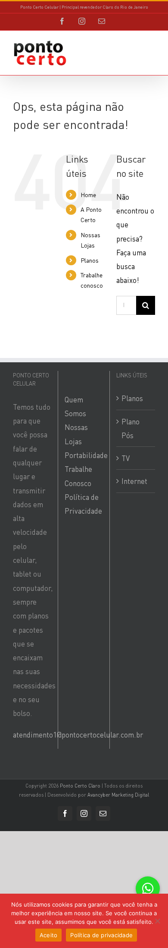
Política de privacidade (101, 935)
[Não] (157, 921)
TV (125, 458)
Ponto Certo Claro (80, 786)
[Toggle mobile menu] (150, 50)
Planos (90, 260)
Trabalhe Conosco (78, 475)
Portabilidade (84, 455)
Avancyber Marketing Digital (118, 795)
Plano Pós (130, 428)
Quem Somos (75, 406)
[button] (148, 888)
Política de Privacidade (83, 503)
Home (88, 194)
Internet (134, 481)
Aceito (49, 935)
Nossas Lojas (76, 434)
